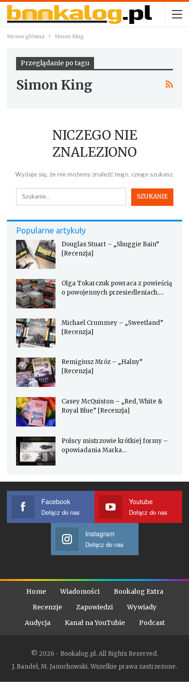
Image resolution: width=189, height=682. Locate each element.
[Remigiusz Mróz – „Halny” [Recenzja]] (36, 372)
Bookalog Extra (138, 591)
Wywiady (141, 607)
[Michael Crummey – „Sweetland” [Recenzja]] (36, 333)
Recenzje (47, 607)
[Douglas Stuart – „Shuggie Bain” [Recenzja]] (36, 254)
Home (36, 591)
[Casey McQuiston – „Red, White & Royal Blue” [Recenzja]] (36, 411)
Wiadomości (80, 591)
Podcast (152, 623)
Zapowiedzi (94, 607)
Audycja (37, 623)
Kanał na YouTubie (95, 623)
